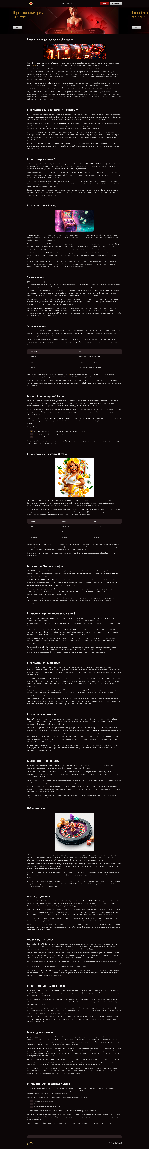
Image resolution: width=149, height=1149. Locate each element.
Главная (62, 3)
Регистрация (115, 3)
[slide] (71, 32)
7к (69, 374)
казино (35, 65)
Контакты (70, 3)
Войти (104, 3)
